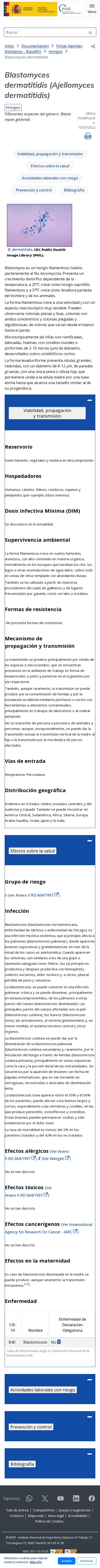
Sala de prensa (18, 1510)
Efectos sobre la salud (50, 165)
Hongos (13, 107)
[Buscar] (90, 32)
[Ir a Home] (43, 9)
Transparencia (43, 1510)
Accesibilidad (77, 1515)
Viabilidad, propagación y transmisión (50, 153)
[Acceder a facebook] (91, 1500)
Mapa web (36, 1515)
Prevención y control (34, 190)
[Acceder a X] (45, 1500)
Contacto (17, 1515)
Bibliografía (74, 190)
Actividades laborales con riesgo (50, 178)
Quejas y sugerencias (74, 1510)
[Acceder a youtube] (60, 1500)
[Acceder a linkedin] (76, 1500)
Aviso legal (56, 1515)
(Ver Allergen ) (56, 1158)
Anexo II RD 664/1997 (35, 895)
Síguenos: (11, 1498)
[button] (92, 9)
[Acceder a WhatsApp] (29, 1500)
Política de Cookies (49, 1521)
